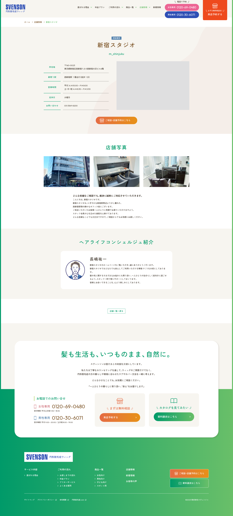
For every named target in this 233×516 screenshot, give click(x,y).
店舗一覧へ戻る (116, 311)
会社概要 (63, 500)
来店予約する (111, 417)
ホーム (27, 22)
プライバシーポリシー (45, 500)
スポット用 (102, 486)
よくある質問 (65, 486)
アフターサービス (67, 482)
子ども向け (102, 482)
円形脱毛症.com (78, 500)
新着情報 (130, 475)
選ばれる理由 (32, 475)
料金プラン (64, 479)
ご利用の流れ (64, 469)
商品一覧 (99, 469)
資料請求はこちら (167, 416)
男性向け (101, 479)
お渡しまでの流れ (67, 475)
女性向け (101, 475)
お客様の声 (131, 481)
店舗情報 (38, 22)
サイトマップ (29, 500)
